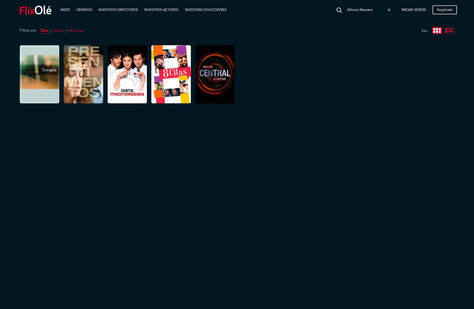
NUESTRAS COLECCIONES (205, 10)
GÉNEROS (84, 10)
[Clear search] (389, 10)
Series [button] (58, 30)
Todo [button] (44, 30)
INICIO (65, 10)
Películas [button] (75, 30)
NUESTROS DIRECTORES (118, 10)
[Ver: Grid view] (437, 31)
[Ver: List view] (449, 31)
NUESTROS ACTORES (161, 10)
